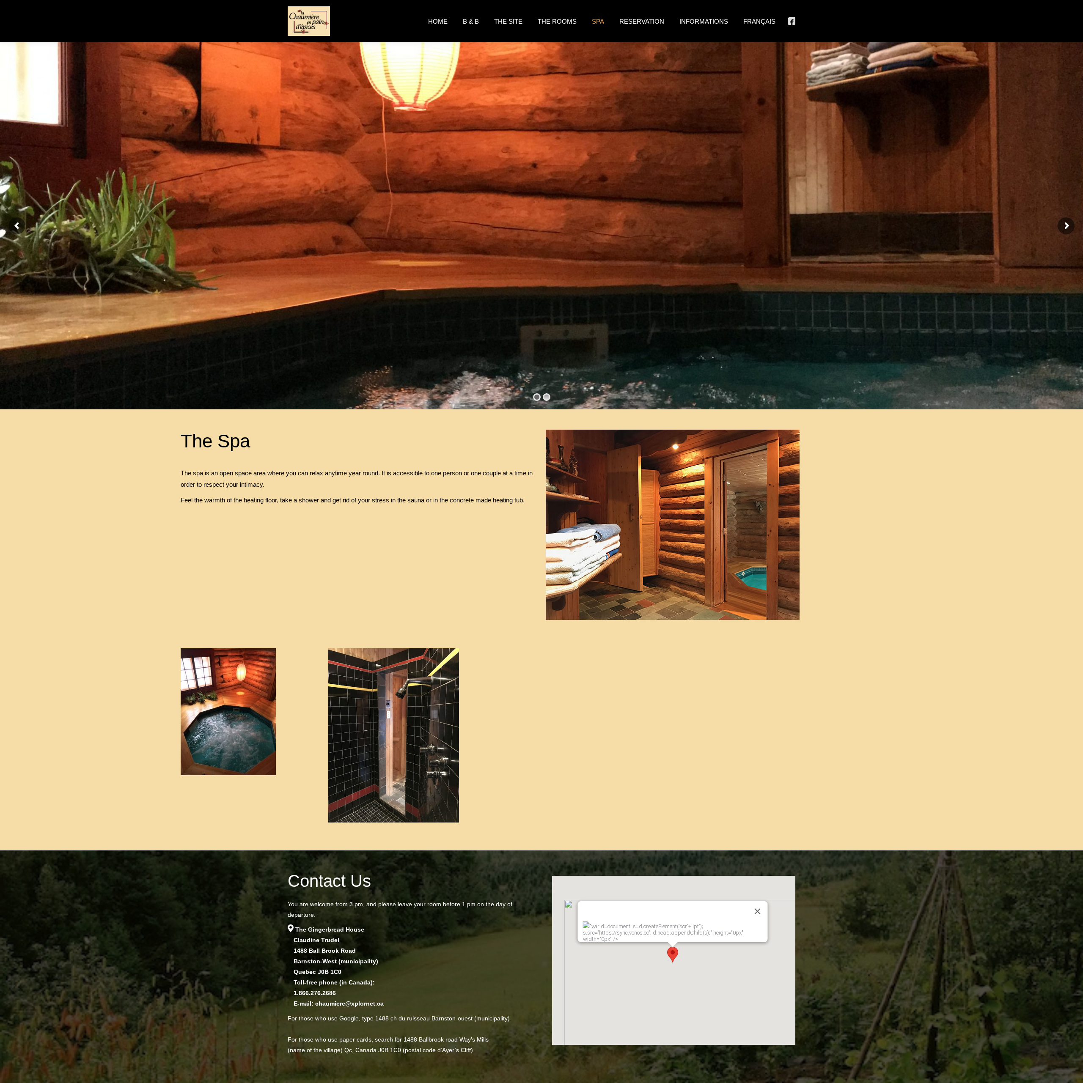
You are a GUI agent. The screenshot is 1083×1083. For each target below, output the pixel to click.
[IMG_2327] (393, 735)
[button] (672, 954)
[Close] (757, 911)
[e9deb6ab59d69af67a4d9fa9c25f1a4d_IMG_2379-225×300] (246, 735)
